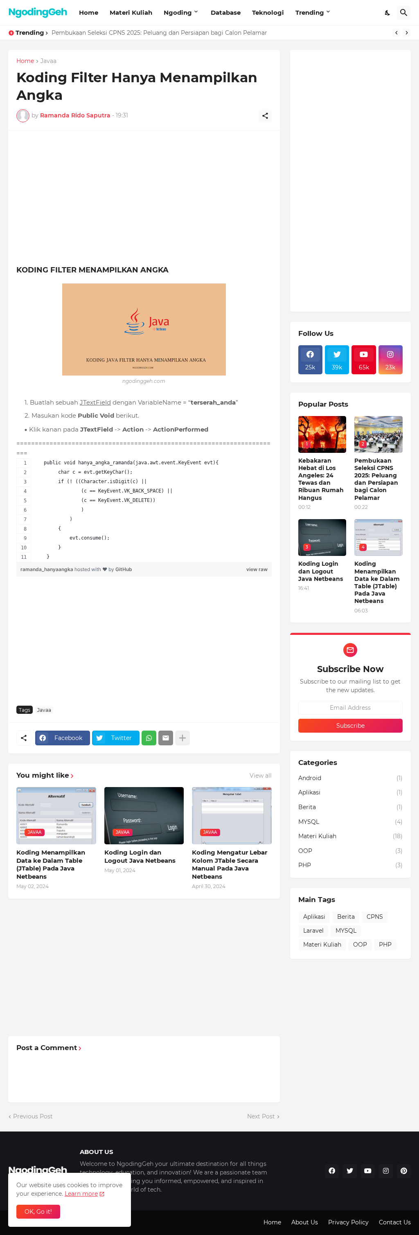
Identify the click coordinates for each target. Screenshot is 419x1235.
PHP (350, 865)
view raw (257, 569)
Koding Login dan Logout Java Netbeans (110, 32)
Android (350, 778)
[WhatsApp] (149, 738)
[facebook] (332, 1171)
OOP (350, 851)
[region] (144, 510)
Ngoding (178, 12)
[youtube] (368, 1171)
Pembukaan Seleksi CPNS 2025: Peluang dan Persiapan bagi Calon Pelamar (376, 479)
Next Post (261, 1116)
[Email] (165, 738)
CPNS (375, 916)
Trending (309, 12)
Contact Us (395, 1222)
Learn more (81, 1193)
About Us (304, 1222)
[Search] (404, 13)
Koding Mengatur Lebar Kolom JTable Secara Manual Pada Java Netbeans (229, 864)
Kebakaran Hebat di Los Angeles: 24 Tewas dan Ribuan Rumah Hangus (321, 479)
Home (88, 12)
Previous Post (33, 1116)
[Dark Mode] (388, 13)
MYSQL (350, 822)
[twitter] (350, 1171)
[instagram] (386, 1171)
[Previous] (396, 33)
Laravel (313, 930)
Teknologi (268, 12)
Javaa (48, 61)
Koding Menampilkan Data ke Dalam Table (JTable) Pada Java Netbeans (50, 864)
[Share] (265, 115)
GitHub (123, 569)
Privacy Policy (348, 1222)
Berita (350, 807)
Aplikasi (350, 792)
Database (226, 12)
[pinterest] (404, 1171)
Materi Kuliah (131, 12)
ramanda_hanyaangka (47, 569)
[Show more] (182, 738)
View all (261, 775)
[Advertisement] (85, 196)
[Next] (407, 33)
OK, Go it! (38, 1211)
